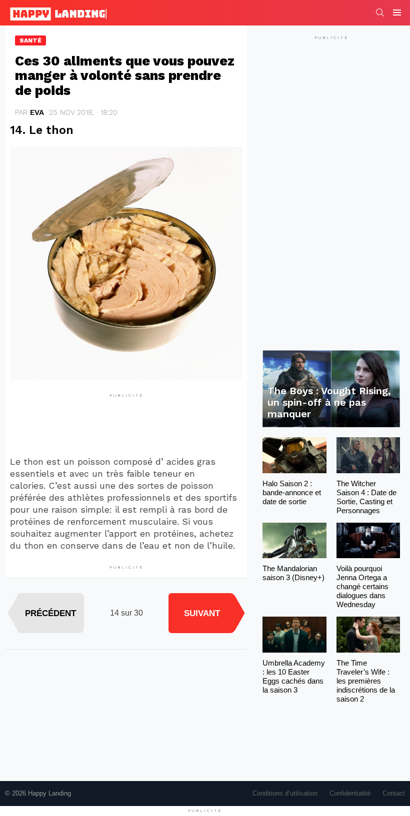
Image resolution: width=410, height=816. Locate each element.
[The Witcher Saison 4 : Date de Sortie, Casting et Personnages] (368, 455)
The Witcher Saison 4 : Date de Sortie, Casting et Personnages (366, 497)
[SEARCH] (380, 12)
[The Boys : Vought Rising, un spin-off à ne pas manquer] (331, 388)
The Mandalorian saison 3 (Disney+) (293, 573)
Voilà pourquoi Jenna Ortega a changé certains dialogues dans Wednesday (362, 586)
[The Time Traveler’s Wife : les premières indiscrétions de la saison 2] (368, 635)
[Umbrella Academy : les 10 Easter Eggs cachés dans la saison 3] (294, 635)
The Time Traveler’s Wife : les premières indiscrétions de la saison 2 (365, 681)
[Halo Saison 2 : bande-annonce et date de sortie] (294, 455)
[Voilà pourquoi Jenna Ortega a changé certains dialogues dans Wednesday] (368, 541)
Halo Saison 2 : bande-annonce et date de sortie (291, 492)
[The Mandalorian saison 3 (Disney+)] (294, 541)
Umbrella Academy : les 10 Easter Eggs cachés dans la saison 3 (293, 676)
